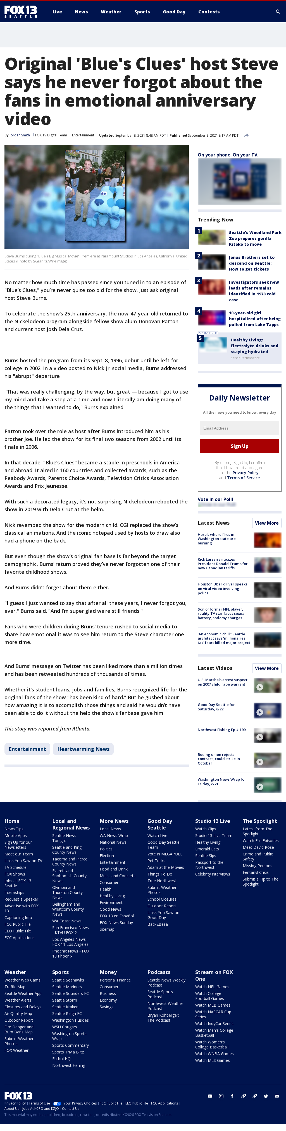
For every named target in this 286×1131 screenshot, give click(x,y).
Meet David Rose (258, 847)
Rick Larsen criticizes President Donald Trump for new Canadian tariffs (223, 563)
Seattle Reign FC (67, 1013)
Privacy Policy (246, 472)
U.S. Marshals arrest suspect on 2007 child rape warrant (222, 682)
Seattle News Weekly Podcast (166, 982)
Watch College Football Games (209, 996)
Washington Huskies (70, 1020)
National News (113, 842)
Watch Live (157, 835)
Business (108, 993)
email (277, 1096)
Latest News (214, 522)
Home (12, 820)
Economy (108, 1000)
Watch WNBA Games (214, 1053)
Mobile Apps (15, 835)
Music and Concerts (117, 875)
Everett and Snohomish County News (69, 875)
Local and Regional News (71, 824)
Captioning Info (18, 917)
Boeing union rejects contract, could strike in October (219, 759)
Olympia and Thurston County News (67, 892)
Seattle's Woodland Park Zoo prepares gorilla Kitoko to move (255, 238)
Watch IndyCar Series (214, 1023)
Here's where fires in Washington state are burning (217, 539)
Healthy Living (112, 895)
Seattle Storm (64, 1000)
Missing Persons (257, 865)
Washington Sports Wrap (69, 1036)
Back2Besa (157, 924)
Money (108, 972)
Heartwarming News (83, 749)
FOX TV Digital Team (51, 135)
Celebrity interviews (212, 874)
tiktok (243, 1096)
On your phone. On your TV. (228, 155)
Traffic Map (14, 986)
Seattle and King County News (67, 850)
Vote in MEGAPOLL (164, 854)
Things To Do (159, 874)
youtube (210, 1096)
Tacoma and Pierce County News (69, 861)
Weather (15, 972)
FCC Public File (17, 924)
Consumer (109, 882)
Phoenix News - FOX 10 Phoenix (70, 953)
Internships (14, 892)
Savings (106, 1006)
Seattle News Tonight (64, 838)
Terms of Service (243, 477)
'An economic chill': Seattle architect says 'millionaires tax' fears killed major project (224, 638)
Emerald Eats (207, 849)
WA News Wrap (114, 835)
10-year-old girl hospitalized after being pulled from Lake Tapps (255, 318)
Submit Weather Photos (162, 890)
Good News (110, 909)
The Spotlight (260, 820)
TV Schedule (15, 867)
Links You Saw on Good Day (163, 915)
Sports (60, 972)
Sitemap (107, 929)
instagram (221, 1096)
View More (267, 523)
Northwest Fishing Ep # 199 (222, 729)
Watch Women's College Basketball (211, 1044)
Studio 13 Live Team (213, 835)
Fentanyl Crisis (256, 872)
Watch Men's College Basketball (214, 1033)
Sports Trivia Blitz (68, 1052)
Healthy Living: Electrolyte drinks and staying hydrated (254, 345)
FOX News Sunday (116, 922)
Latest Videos (215, 668)
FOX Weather (16, 1050)
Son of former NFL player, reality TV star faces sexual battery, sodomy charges (222, 613)
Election (107, 855)
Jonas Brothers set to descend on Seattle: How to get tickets (252, 263)
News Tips (13, 828)
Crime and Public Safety (258, 856)
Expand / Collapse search (278, 12)
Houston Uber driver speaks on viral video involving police (222, 588)
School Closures (162, 899)
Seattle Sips (205, 855)
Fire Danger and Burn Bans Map (19, 1029)
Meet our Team (18, 854)
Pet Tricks (156, 860)
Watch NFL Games (212, 986)
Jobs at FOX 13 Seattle (17, 883)
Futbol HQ (61, 1058)
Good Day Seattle (159, 824)
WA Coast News (67, 920)
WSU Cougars (64, 1026)
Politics (106, 849)
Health (105, 889)
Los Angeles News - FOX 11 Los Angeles (70, 942)
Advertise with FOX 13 (21, 908)
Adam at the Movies (165, 867)
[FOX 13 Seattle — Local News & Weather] (22, 11)
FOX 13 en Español (117, 915)
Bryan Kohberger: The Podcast (163, 1017)
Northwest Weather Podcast (165, 1006)
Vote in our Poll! (215, 499)
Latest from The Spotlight (257, 831)
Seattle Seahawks (68, 980)
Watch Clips (205, 828)
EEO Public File (17, 931)
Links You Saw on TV (23, 860)
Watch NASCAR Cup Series (213, 1014)
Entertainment (83, 135)
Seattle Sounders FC (70, 993)
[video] (268, 685)
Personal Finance (115, 980)
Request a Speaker (21, 899)
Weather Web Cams (22, 980)
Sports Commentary (70, 1045)
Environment (111, 902)
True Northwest (161, 880)
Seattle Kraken (65, 1006)
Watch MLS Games (212, 1060)
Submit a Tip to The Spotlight (260, 881)
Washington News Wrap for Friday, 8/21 (222, 781)
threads (254, 1096)
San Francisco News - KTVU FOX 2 (70, 930)
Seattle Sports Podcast (160, 994)
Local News (110, 828)
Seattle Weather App (23, 993)
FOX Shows (14, 874)
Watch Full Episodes (261, 840)
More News (114, 820)
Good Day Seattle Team (163, 845)
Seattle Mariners (67, 986)
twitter (265, 1096)
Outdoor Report (161, 905)
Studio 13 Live (212, 820)
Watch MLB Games (212, 1005)
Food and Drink (114, 869)
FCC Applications (19, 937)
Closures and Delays (22, 1006)
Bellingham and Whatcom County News (68, 909)
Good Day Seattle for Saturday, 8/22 (216, 707)
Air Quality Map (18, 1013)
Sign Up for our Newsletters (18, 845)
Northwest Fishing (68, 1065)
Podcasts (158, 972)
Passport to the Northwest (209, 865)
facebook (232, 1096)
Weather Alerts (17, 1000)
